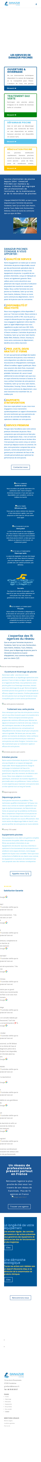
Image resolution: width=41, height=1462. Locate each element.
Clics (8, 1247)
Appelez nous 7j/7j (20, 873)
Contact (7, 1411)
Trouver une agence (19, 1206)
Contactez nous (20, 467)
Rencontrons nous (20, 1297)
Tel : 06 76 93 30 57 (11, 1389)
